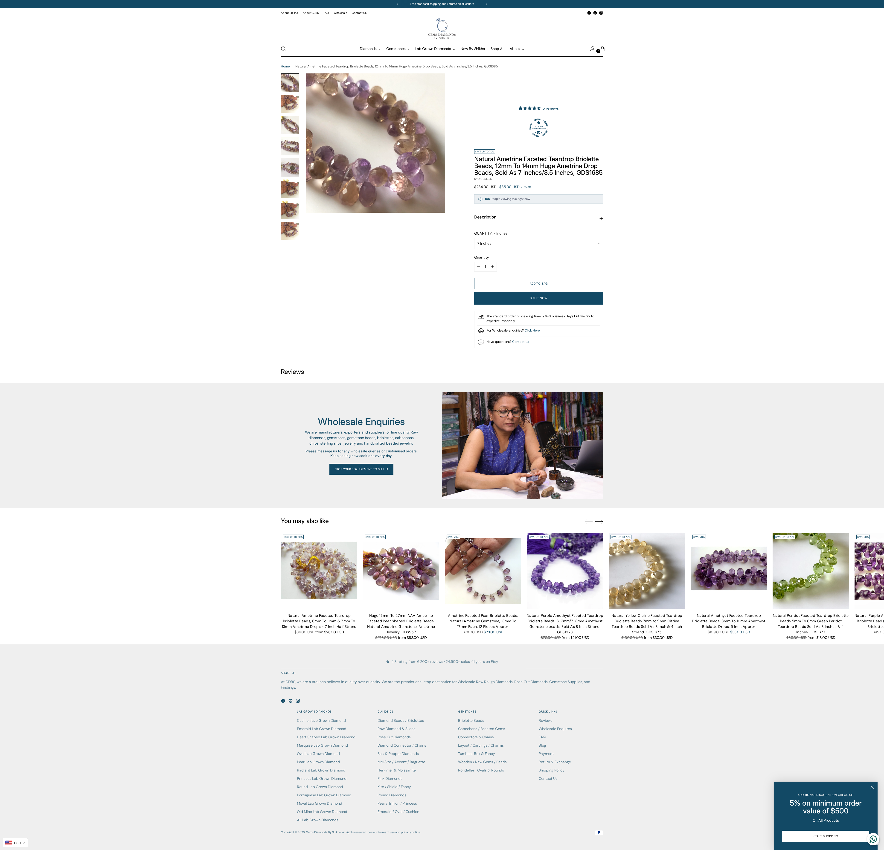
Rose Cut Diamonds (394, 737)
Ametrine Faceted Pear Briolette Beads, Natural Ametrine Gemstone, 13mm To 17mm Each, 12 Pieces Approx (483, 621)
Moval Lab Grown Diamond (319, 803)
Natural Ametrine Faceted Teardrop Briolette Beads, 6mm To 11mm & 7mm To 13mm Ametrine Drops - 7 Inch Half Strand (319, 621)
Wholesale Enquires (555, 728)
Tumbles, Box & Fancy (476, 753)
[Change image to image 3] (290, 125)
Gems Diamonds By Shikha (323, 832)
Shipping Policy (551, 770)
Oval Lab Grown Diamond (318, 753)
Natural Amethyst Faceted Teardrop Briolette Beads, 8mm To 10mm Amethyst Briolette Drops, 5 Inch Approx (728, 621)
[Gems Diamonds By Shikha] (442, 28)
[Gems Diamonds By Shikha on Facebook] (589, 13)
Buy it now (538, 298)
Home (285, 66)
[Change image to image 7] (290, 210)
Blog (542, 745)
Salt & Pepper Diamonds (398, 753)
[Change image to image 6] (290, 188)
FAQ (542, 737)
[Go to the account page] (591, 48)
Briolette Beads (471, 720)
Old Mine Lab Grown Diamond (322, 811)
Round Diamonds (392, 795)
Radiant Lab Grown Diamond (321, 770)
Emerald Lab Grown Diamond (321, 728)
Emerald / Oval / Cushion (398, 811)
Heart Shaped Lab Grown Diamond (326, 737)
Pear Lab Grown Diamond (318, 762)
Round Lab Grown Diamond (320, 786)
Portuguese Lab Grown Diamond (324, 795)
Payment (546, 753)
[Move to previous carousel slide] (589, 522)
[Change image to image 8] (290, 231)
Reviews (545, 720)
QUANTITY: (490, 233)
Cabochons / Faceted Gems (481, 728)
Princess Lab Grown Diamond (321, 778)
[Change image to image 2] (290, 104)
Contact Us (548, 778)
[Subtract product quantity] (492, 266)
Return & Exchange (555, 762)
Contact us (520, 342)
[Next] (486, 4)
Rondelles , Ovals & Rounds (481, 770)
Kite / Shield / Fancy (394, 786)
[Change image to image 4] (290, 146)
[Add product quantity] (478, 266)
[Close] (872, 787)
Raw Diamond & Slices (396, 728)
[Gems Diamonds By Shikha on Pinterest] (595, 13)
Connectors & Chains (476, 737)
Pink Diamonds (390, 778)
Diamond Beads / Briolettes (401, 720)
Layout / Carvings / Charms (481, 745)
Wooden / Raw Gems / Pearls (482, 762)
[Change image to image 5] (290, 167)
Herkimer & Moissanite (397, 770)
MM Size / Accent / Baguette (401, 762)
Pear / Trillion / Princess (397, 803)
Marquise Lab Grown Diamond (322, 745)
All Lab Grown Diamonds (317, 820)
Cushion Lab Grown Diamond (321, 720)
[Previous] (398, 4)
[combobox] (15, 843)
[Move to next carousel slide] (599, 521)
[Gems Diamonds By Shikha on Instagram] (601, 13)
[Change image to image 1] (290, 82)
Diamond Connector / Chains (402, 745)
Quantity (481, 257)
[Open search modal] (283, 48)
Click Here (532, 330)
